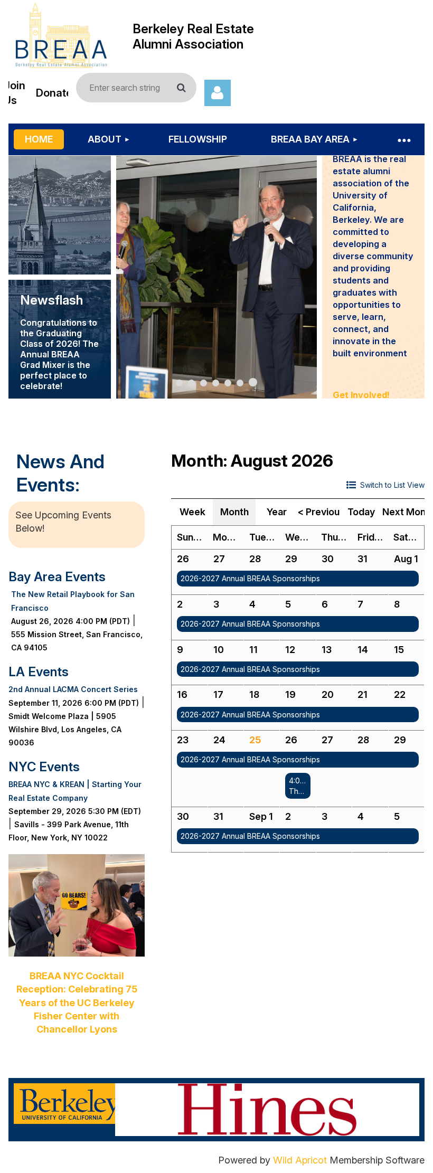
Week (192, 511)
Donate (54, 93)
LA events (38, 671)
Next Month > (403, 511)
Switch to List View (392, 484)
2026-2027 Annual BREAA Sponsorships (250, 578)
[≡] (403, 139)
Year (277, 511)
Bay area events (57, 576)
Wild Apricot (300, 1160)
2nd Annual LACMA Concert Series (73, 689)
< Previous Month (319, 511)
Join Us (14, 93)
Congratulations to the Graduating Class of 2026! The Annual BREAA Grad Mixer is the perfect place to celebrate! (59, 354)
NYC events (44, 766)
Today (361, 511)
